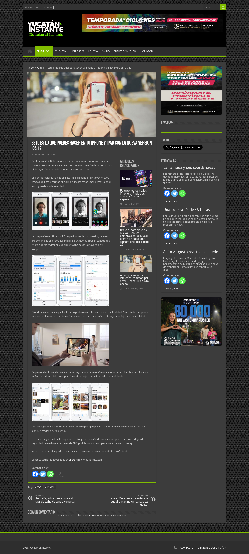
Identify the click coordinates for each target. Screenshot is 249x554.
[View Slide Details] (191, 91)
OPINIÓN (147, 51)
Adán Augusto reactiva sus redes (191, 252)
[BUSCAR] (223, 7)
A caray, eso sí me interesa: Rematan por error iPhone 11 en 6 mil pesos (135, 279)
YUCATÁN (60, 51)
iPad (39, 487)
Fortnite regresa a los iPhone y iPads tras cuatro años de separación (133, 195)
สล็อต (223, 547)
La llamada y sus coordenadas (189, 167)
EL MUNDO (43, 51)
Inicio (31, 67)
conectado (88, 515)
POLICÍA (93, 51)
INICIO (30, 51)
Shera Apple (75, 459)
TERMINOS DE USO (206, 547)
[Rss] (175, 547)
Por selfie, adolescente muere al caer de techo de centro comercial (55, 498)
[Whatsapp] (50, 474)
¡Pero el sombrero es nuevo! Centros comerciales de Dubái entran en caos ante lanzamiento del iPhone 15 (134, 237)
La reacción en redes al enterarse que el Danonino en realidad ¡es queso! (129, 500)
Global (41, 67)
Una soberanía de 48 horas (186, 210)
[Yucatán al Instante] (45, 27)
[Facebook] (35, 474)
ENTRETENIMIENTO (125, 51)
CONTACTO (187, 547)
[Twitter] (42, 474)
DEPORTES (78, 51)
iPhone (51, 487)
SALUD (106, 51)
